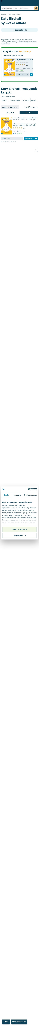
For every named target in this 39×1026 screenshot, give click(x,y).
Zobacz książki (20, 30)
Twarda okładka (15, 100)
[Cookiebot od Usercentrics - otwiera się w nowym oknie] (28, 489)
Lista (29, 112)
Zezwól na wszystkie (19, 529)
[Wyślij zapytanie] (36, 8)
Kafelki (11, 112)
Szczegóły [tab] (17, 495)
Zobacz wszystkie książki (13, 55)
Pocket (33, 100)
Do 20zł (4, 100)
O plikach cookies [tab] (30, 495)
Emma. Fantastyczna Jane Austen (25, 118)
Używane (26, 100)
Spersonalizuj (18, 535)
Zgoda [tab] (6, 495)
